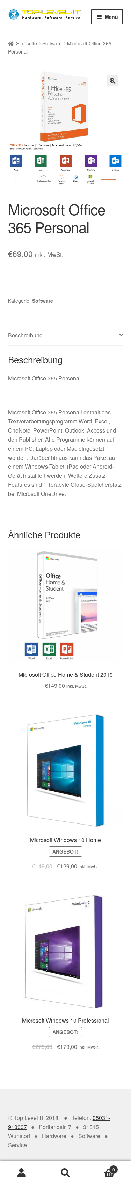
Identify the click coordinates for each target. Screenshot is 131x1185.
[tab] (65, 335)
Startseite (26, 43)
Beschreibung (25, 335)
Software (52, 43)
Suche (65, 1173)
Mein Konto (22, 1173)
